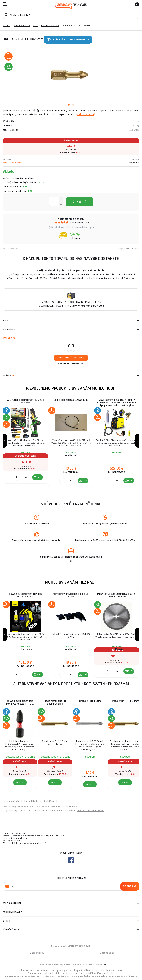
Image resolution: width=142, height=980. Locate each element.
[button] (37, 477)
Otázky (8, 375)
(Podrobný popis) (85, 114)
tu (105, 965)
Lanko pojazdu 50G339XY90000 (71, 400)
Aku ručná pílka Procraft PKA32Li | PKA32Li (25, 401)
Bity (35, 25)
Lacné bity (29, 801)
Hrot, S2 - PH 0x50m (90, 701)
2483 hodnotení (79, 222)
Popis (6, 320)
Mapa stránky (37, 952)
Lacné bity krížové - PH (47, 801)
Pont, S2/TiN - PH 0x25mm (90, 810)
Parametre (9, 329)
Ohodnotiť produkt (71, 357)
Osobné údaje (107, 952)
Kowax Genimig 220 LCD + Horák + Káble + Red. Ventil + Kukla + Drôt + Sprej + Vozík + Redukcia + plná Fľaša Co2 (116, 404)
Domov (6, 25)
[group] (25, 440)
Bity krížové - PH (50, 25)
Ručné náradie (22, 25)
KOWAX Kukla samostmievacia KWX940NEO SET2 (25, 595)
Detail (20, 782)
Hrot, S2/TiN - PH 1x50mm (125, 701)
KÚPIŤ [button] (39, 477)
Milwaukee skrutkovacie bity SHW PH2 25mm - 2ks (20, 702)
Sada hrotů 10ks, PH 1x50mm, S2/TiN (55, 702)
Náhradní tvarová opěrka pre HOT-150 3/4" (71, 595)
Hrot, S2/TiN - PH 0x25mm (64, 807)
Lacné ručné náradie (13, 801)
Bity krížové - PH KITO (128, 248)
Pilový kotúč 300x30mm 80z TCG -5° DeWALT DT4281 (116, 595)
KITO (136, 121)
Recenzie (9, 338)
